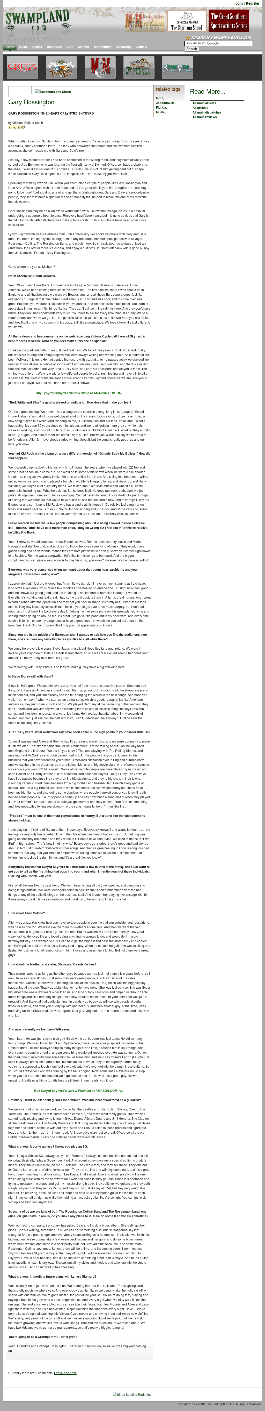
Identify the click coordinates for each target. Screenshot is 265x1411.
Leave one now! (65, 1372)
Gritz (159, 98)
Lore (70, 46)
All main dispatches (207, 112)
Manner (83, 46)
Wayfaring (123, 46)
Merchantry (102, 46)
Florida (161, 107)
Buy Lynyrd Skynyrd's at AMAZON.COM (75, 393)
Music (23, 46)
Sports (37, 46)
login (238, 3)
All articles (200, 107)
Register (252, 3)
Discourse (54, 46)
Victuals (141, 46)
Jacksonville (165, 102)
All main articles (204, 103)
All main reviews (205, 117)
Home (9, 46)
